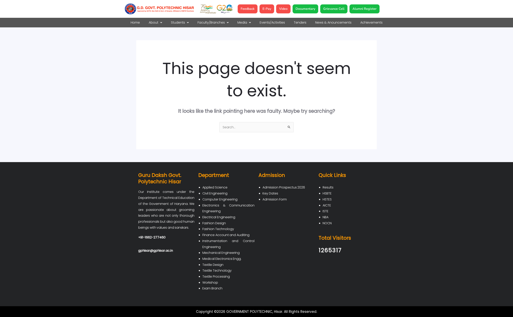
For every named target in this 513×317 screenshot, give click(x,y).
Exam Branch (212, 288)
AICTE (327, 205)
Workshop (210, 282)
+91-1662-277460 (152, 237)
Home (135, 22)
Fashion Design (214, 223)
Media (242, 22)
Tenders (300, 22)
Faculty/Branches (211, 22)
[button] (155, 22)
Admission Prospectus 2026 (284, 187)
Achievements (371, 22)
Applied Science (214, 187)
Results (328, 187)
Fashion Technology (218, 229)
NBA (325, 217)
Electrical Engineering (218, 217)
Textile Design (212, 264)
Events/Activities (272, 22)
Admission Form (275, 199)
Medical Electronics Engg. (221, 258)
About (153, 22)
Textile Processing (216, 276)
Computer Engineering (219, 199)
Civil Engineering (214, 193)
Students (178, 22)
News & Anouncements (333, 22)
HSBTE (327, 193)
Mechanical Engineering (221, 252)
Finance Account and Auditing (225, 235)
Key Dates (270, 193)
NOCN (327, 223)
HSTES (327, 199)
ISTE (325, 211)
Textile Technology (217, 270)
